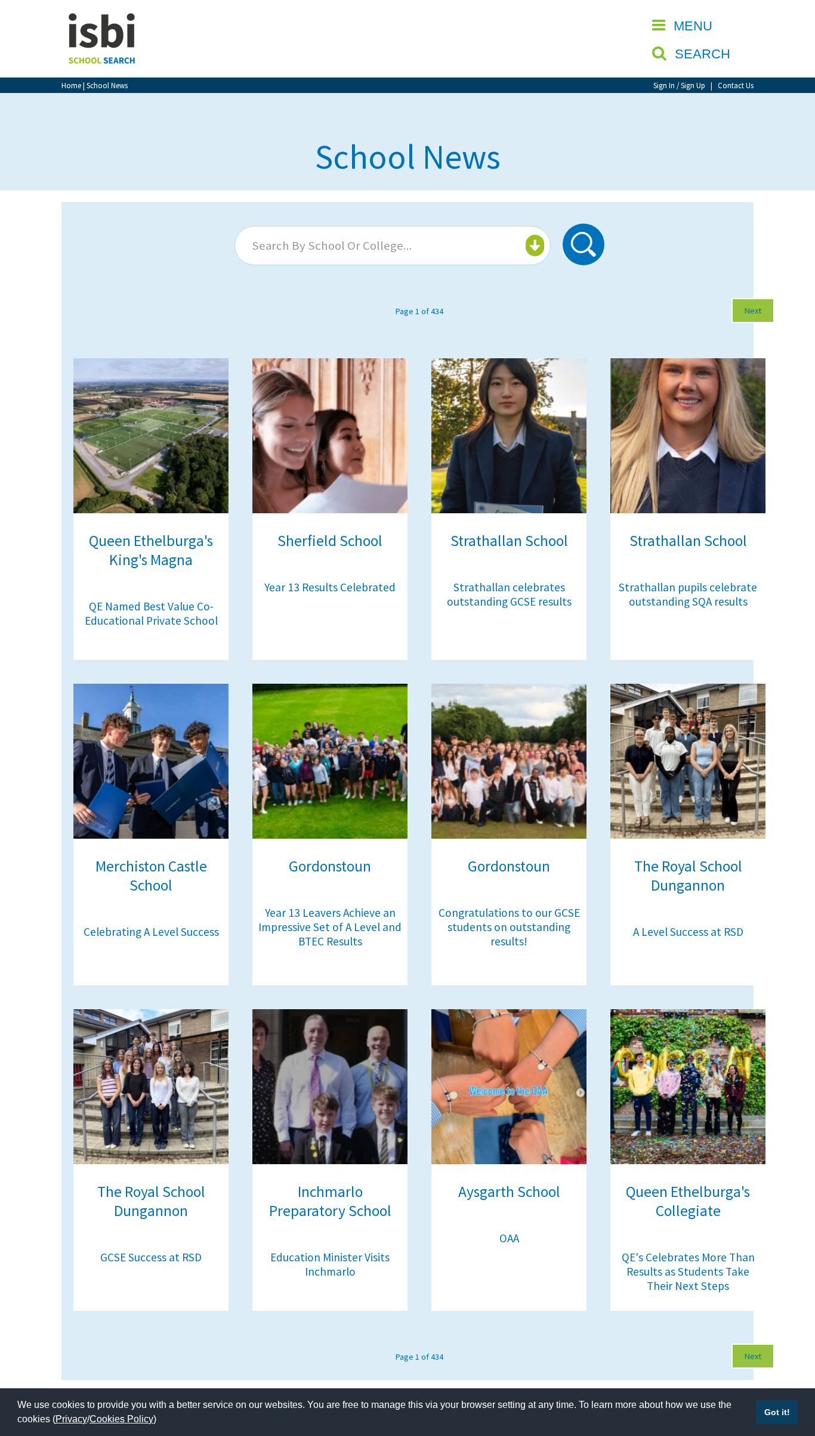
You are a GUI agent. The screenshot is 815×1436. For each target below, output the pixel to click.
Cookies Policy (121, 1419)
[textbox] (391, 245)
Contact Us (736, 85)
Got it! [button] (777, 1412)
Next (753, 310)
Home (71, 85)
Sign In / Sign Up (679, 85)
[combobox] (392, 245)
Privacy (71, 1419)
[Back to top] (788, 1370)
